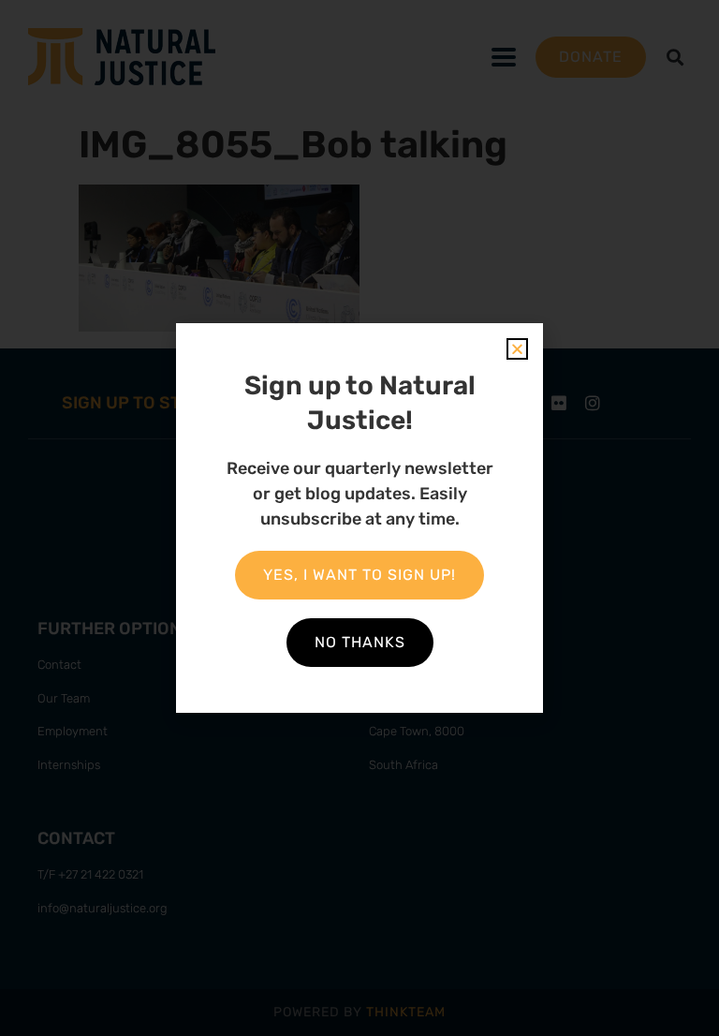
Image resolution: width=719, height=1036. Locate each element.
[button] (517, 349)
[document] (359, 518)
